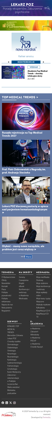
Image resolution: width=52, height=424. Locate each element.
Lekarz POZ (11, 338)
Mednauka (23, 298)
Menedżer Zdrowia (15, 335)
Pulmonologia (12, 366)
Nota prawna (7, 307)
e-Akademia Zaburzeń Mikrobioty (35, 331)
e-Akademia (23, 295)
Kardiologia (11, 360)
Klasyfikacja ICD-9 (43, 310)
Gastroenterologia (14, 363)
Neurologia (11, 353)
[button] (47, 8)
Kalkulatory (40, 307)
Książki (21, 283)
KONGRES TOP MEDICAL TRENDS (13, 329)
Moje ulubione (42, 283)
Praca (4, 289)
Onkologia (11, 350)
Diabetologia (12, 347)
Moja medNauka (42, 277)
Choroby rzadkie (14, 341)
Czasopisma (23, 280)
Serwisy (22, 277)
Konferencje (26, 61)
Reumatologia (12, 356)
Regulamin (6, 310)
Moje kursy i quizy (43, 298)
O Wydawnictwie (8, 277)
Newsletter (6, 283)
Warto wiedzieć (13, 387)
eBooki (21, 286)
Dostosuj (39, 280)
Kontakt (5, 286)
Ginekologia (12, 369)
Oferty (4, 280)
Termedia (46, 417)
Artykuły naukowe (43, 304)
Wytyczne (40, 301)
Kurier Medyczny (14, 372)
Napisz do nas (7, 304)
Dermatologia (12, 344)
